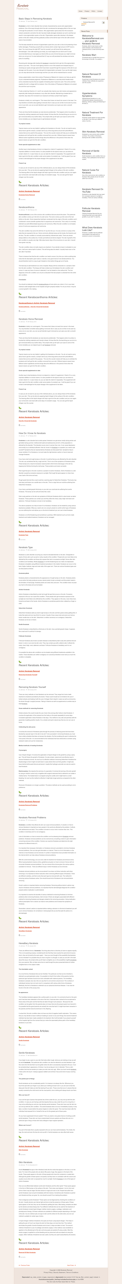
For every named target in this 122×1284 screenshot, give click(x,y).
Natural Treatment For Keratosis (92, 113)
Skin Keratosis (23, 1150)
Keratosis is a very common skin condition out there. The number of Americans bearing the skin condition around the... (93, 135)
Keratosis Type (23, 535)
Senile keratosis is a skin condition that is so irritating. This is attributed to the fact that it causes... (93, 157)
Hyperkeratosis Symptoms (89, 94)
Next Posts (70, 1265)
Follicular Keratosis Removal (91, 209)
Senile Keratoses (27, 1052)
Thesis (73, 1282)
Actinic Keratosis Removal (29, 191)
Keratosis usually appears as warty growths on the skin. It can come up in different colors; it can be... (93, 119)
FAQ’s (93, 11)
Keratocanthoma (26, 207)
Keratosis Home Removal (27, 195)
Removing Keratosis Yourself (28, 675)
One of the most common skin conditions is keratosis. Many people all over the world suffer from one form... (93, 176)
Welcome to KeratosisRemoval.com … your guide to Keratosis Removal (93, 39)
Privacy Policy (48, 1272)
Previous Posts (25, 1265)
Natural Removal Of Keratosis (91, 75)
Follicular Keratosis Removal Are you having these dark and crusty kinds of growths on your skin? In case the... (92, 215)
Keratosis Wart (89, 54)
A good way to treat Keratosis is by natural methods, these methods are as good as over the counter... (93, 80)
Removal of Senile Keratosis (90, 152)
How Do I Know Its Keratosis (28, 421)
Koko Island (61, 1282)
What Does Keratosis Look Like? (92, 228)
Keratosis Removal (66, 1270)
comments (22, 199)
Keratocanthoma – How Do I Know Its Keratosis (34, 307)
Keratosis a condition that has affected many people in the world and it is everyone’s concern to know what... (92, 234)
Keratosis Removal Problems (28, 805)
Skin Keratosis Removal (93, 131)
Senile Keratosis (24, 1040)
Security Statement (59, 1272)
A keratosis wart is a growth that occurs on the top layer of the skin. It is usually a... (93, 58)
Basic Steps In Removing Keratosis (35, 18)
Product (87, 11)
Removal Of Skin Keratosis (27, 1252)
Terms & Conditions (72, 1272)
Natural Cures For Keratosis (90, 171)
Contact (100, 11)
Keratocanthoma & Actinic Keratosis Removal (37, 303)
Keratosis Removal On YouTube (92, 190)
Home (80, 11)
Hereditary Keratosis (25, 931)
